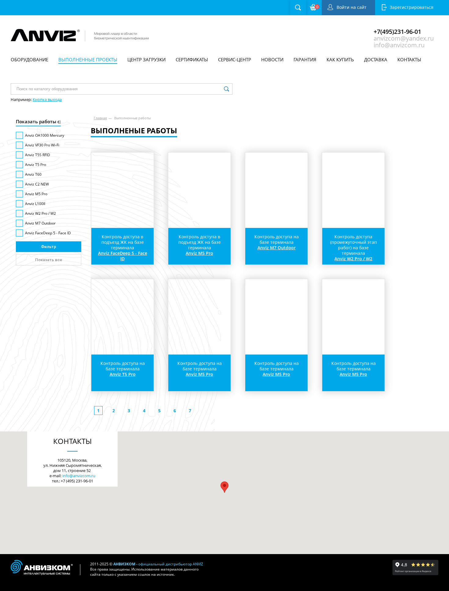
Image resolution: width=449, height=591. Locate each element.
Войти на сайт (352, 7)
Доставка (375, 59)
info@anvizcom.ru (399, 44)
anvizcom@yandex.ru (404, 37)
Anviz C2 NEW (37, 184)
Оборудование (29, 59)
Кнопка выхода (47, 99)
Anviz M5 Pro (36, 193)
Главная (100, 118)
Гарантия (305, 59)
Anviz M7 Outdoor (40, 223)
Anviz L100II (35, 203)
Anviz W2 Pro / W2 (40, 213)
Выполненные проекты (87, 59)
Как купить (340, 59)
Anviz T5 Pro (35, 164)
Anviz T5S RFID (37, 154)
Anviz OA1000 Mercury (44, 135)
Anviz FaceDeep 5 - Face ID (48, 233)
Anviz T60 (33, 174)
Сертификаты (192, 59)
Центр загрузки (146, 59)
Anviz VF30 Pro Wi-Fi (42, 145)
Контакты (409, 59)
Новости (272, 59)
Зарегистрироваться (411, 7)
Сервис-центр (234, 59)
